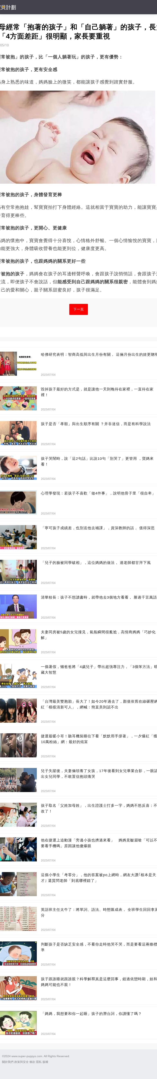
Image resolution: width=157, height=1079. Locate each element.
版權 (45, 1061)
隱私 (39, 1061)
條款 (32, 1061)
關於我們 (7, 1061)
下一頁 (78, 309)
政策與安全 (21, 1061)
